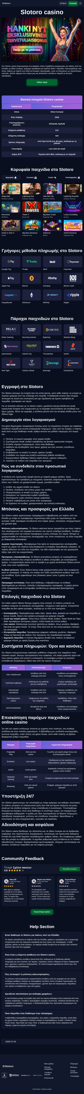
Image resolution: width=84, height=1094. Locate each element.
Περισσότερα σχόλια (42, 912)
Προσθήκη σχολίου (70, 869)
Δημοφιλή (9, 177)
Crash (50, 177)
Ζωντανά (30, 177)
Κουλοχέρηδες (71, 177)
